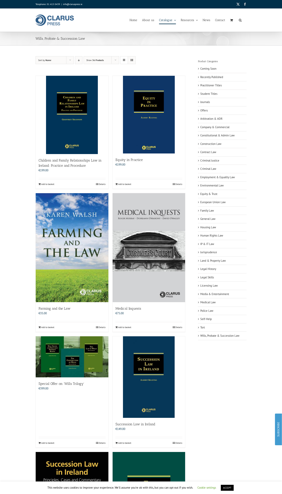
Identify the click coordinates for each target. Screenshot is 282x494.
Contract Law (208, 152)
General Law (207, 219)
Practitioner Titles (211, 85)
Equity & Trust (208, 194)
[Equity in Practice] (149, 114)
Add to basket (47, 184)
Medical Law (208, 302)
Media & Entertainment (214, 294)
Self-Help (206, 319)
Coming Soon (208, 68)
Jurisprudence (208, 252)
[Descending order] (78, 60)
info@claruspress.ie (72, 4)
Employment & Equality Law (217, 177)
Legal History (208, 269)
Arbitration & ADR (211, 118)
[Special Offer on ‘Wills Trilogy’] (72, 356)
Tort (202, 327)
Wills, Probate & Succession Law (219, 335)
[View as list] (131, 60)
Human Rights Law (211, 235)
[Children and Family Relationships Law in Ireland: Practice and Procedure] (72, 115)
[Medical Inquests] (149, 247)
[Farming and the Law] (72, 247)
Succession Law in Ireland (135, 424)
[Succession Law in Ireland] (149, 377)
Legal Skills (207, 277)
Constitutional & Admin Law (217, 135)
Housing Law (208, 227)
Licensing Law (209, 285)
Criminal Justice (209, 160)
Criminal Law (208, 169)
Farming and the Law (54, 308)
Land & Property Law (213, 260)
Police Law (206, 311)
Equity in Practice (129, 160)
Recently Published (211, 77)
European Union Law (213, 202)
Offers (204, 110)
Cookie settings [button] (206, 487)
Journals (205, 102)
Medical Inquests (128, 308)
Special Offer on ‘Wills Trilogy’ (61, 384)
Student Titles (208, 94)
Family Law (207, 210)
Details (102, 184)
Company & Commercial (214, 127)
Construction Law (210, 144)
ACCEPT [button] (227, 487)
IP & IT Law (207, 244)
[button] (240, 20)
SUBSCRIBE (278, 429)
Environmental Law (212, 185)
